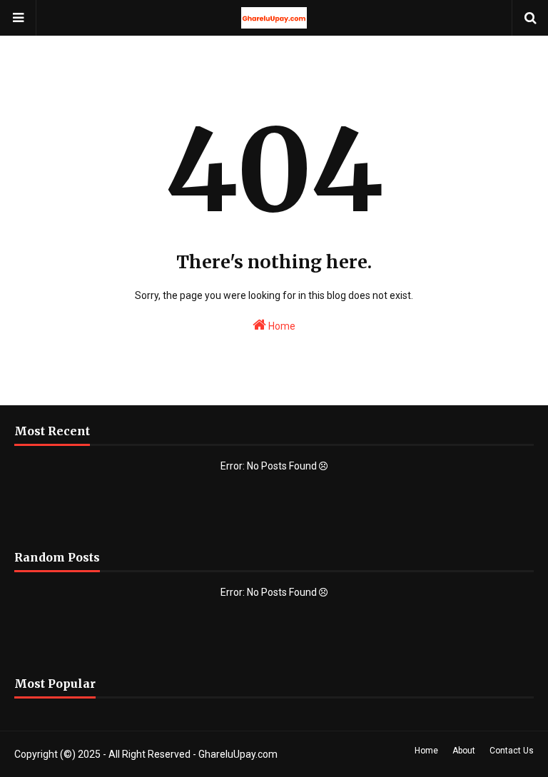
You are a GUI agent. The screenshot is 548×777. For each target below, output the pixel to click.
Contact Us (511, 751)
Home (280, 326)
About (463, 751)
